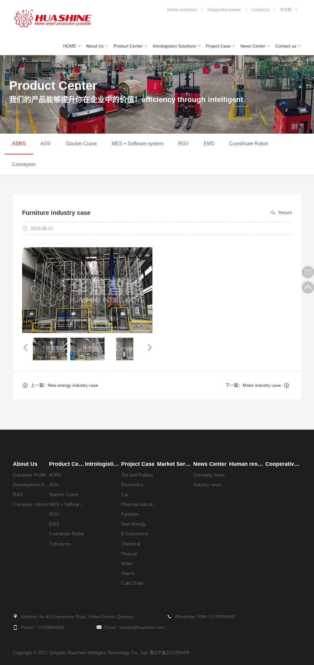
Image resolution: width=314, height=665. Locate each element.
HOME (69, 46)
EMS (209, 143)
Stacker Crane (81, 143)
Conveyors (24, 164)
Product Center (128, 46)
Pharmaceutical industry (139, 504)
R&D (18, 494)
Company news (209, 474)
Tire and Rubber (137, 474)
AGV (45, 143)
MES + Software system (137, 143)
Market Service (175, 464)
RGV (183, 143)
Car (124, 494)
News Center (253, 46)
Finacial (128, 553)
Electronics (132, 484)
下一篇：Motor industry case (253, 385)
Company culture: (30, 504)
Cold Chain (132, 583)
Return (285, 212)
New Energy (133, 523)
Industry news (207, 484)
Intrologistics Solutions (174, 46)
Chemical (130, 543)
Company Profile (29, 474)
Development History (31, 484)
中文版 (285, 10)
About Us (95, 46)
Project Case (218, 46)
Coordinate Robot (248, 143)
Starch (127, 573)
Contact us (261, 10)
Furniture (130, 514)
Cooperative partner (224, 10)
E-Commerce (134, 533)
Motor (127, 563)
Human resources (182, 10)
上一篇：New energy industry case (64, 385)
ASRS (19, 143)
